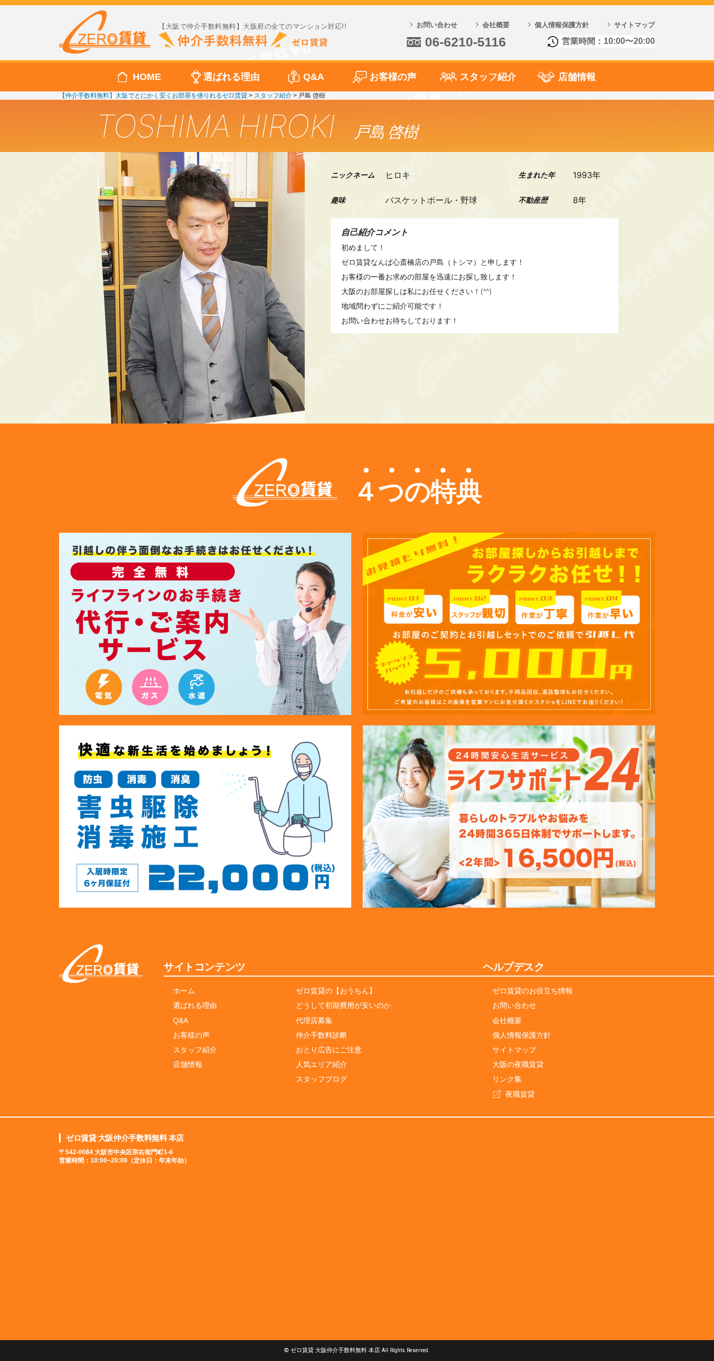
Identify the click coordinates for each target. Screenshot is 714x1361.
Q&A (313, 77)
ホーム (184, 991)
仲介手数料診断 (321, 1035)
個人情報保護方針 (562, 25)
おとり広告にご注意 (329, 1050)
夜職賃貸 (520, 1094)
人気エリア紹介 (321, 1064)
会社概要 (496, 25)
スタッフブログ (321, 1079)
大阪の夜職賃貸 (518, 1064)
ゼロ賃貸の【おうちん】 (336, 991)
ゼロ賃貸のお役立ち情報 (532, 991)
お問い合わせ (437, 25)
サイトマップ (634, 25)
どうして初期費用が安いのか (343, 1005)
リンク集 (507, 1079)
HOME (147, 77)
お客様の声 (393, 77)
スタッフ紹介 (488, 77)
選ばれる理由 (231, 77)
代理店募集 (314, 1020)
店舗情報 (577, 77)
